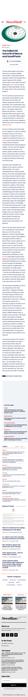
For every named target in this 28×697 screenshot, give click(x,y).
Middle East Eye (6, 125)
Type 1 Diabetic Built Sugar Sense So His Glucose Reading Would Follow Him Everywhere (13, 453)
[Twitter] (7, 635)
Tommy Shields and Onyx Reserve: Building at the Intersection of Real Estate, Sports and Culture (12, 468)
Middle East (6, 45)
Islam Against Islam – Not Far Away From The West (12, 553)
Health (4, 450)
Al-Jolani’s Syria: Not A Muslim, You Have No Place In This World (13, 538)
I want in (13, 685)
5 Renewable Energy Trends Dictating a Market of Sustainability (7, 607)
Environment (8, 416)
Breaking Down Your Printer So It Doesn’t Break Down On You (13, 486)
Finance (4, 457)
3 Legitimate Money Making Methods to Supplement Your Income (15, 425)
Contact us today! (16, 630)
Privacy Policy (19, 688)
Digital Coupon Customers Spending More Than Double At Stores (15, 439)
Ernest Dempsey (16, 61)
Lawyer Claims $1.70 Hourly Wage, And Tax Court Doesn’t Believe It (20, 607)
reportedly (13, 85)
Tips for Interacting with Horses (11, 481)
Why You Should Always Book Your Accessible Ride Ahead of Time (12, 493)
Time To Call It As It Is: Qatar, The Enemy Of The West (13, 529)
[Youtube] (16, 635)
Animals (4, 479)
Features (7, 429)
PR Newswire (5, 646)
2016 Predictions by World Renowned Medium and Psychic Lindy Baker (15, 432)
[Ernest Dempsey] (8, 61)
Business (4, 465)
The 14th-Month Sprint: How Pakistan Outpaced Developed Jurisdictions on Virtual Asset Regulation (13, 461)
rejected (4, 256)
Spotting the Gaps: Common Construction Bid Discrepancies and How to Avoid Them (14, 500)
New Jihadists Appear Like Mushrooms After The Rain (11, 545)
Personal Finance (9, 422)
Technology (5, 484)
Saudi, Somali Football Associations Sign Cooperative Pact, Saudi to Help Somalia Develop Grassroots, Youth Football (13, 564)
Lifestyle (4, 472)
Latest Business (9, 436)
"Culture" (17, 446)
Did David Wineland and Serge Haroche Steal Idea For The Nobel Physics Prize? (14, 411)
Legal (6, 408)
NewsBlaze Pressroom (7, 643)
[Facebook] (3, 635)
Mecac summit (9, 376)
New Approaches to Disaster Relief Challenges (15, 418)
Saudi (20, 376)
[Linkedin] (11, 635)
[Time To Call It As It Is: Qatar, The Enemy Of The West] (14, 517)
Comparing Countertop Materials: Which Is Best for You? (13, 475)
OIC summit (15, 376)
